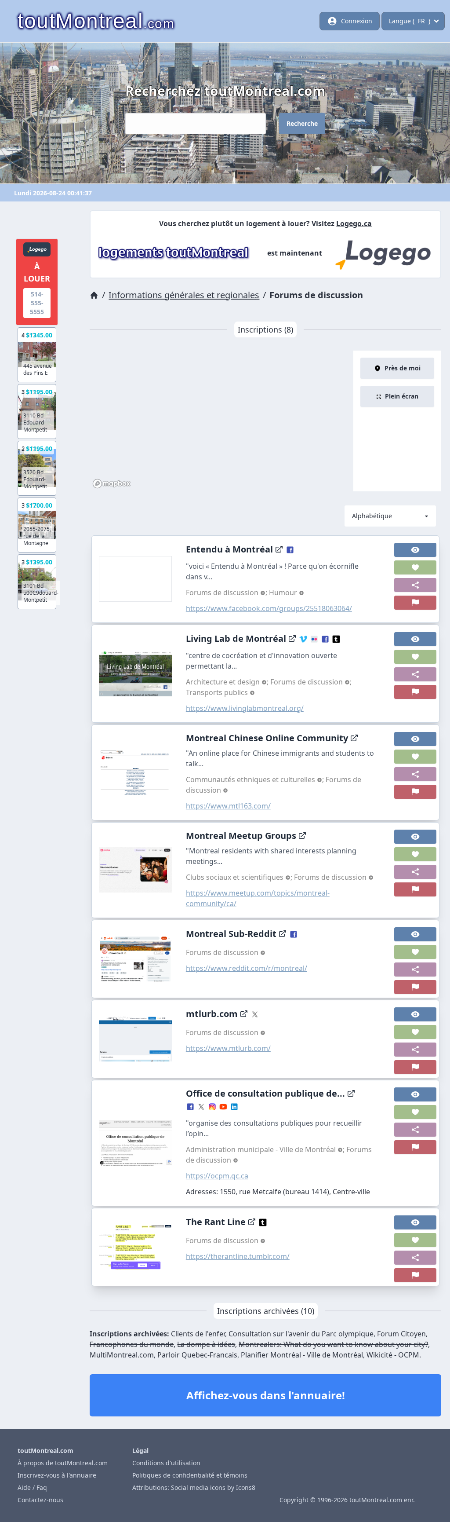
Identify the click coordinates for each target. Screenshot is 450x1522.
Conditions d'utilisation (166, 1463)
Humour (284, 592)
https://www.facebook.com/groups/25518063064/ (269, 608)
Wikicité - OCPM (393, 1355)
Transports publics (218, 692)
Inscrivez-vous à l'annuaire (57, 1475)
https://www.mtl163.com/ (228, 806)
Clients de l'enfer (198, 1334)
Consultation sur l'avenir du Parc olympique (301, 1334)
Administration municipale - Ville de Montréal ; (266, 1149)
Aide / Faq (32, 1487)
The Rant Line (216, 1222)
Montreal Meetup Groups (241, 835)
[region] (221, 421)
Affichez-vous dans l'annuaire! (265, 1395)
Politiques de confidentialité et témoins (189, 1475)
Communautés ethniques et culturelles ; (256, 779)
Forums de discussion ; (227, 592)
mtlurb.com (212, 1014)
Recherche (302, 123)
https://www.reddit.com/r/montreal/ (246, 968)
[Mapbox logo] (111, 484)
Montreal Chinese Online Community (267, 738)
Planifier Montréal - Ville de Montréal (302, 1355)
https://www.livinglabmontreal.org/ (245, 708)
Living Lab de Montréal (236, 638)
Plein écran (401, 396)
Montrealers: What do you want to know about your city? (333, 1344)
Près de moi (403, 368)
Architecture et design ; (228, 682)
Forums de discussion (331, 877)
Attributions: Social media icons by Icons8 (193, 1487)
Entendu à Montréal (229, 549)
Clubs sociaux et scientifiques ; (240, 877)
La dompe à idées (206, 1344)
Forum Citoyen (401, 1334)
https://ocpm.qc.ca (217, 1176)
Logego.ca (354, 223)
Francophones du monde (132, 1344)
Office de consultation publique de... (265, 1093)
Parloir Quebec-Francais (197, 1355)
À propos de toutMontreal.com (63, 1463)
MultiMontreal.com (122, 1355)
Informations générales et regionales (184, 295)
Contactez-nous (40, 1500)
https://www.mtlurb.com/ (228, 1048)
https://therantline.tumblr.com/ (238, 1256)
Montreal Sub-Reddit (231, 934)
